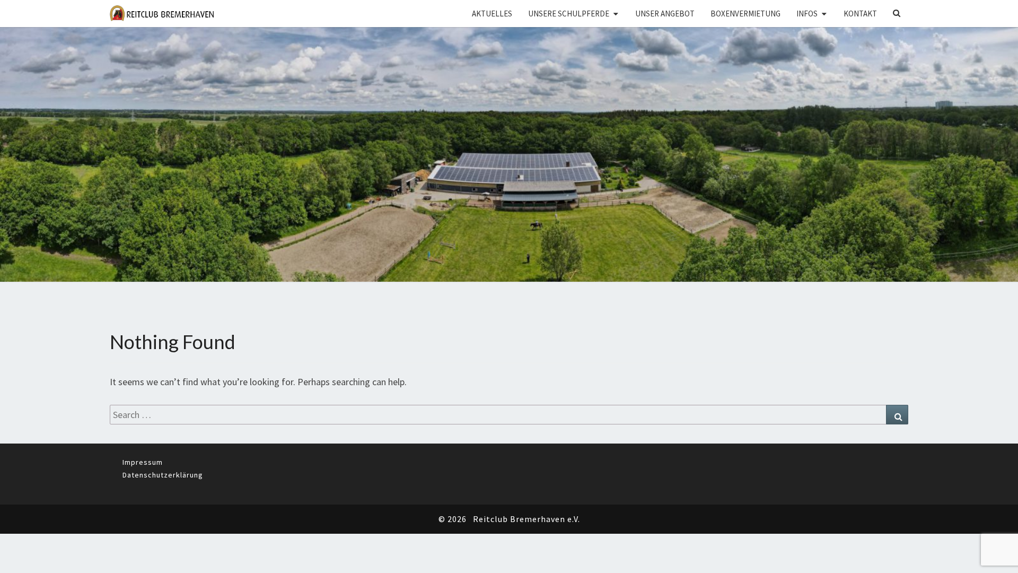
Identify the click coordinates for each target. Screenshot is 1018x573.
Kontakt (860, 13)
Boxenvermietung (745, 13)
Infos (807, 13)
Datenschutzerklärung (162, 475)
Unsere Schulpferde (568, 13)
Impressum (142, 462)
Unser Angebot (665, 13)
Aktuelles (492, 13)
